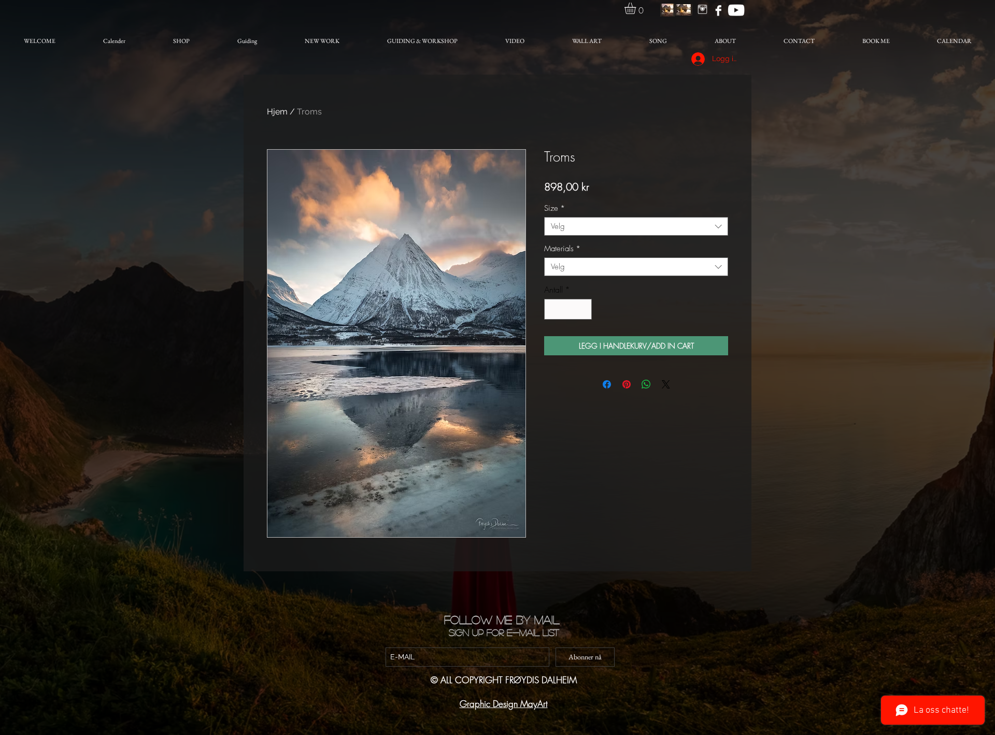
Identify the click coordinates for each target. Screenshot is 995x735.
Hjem (277, 112)
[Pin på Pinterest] (626, 384)
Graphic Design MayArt (504, 704)
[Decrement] (553, 309)
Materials (562, 248)
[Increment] (583, 309)
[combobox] (636, 226)
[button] (636, 8)
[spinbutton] (568, 309)
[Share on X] (666, 384)
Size (554, 208)
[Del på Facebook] (607, 384)
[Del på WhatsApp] (646, 384)
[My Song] (736, 10)
